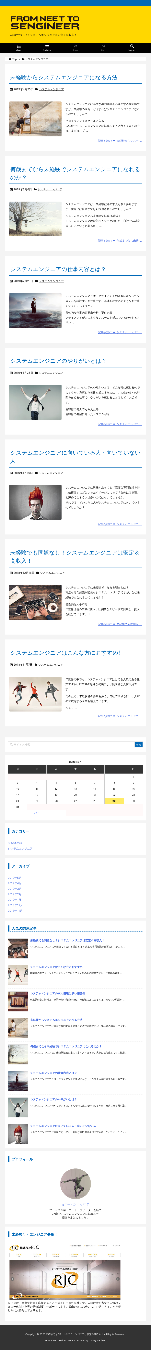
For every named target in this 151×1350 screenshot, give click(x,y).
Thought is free (97, 1340)
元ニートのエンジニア (75, 1204)
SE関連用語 (15, 843)
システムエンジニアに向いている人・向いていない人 (63, 1125)
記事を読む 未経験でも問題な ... (120, 624)
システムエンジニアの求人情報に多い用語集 (57, 993)
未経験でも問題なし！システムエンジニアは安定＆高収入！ (67, 940)
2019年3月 (15, 888)
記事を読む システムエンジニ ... (120, 332)
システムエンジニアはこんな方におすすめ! (65, 652)
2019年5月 (15, 877)
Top (14, 59)
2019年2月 (14, 894)
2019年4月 (15, 883)
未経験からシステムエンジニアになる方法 (64, 77)
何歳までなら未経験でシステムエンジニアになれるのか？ (66, 1046)
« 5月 (37, 813)
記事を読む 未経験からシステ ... (120, 140)
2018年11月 (15, 910)
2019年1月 (14, 899)
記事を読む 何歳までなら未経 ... (120, 240)
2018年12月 (15, 905)
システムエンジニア (51, 89)
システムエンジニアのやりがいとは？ (58, 360)
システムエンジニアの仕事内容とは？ (58, 269)
